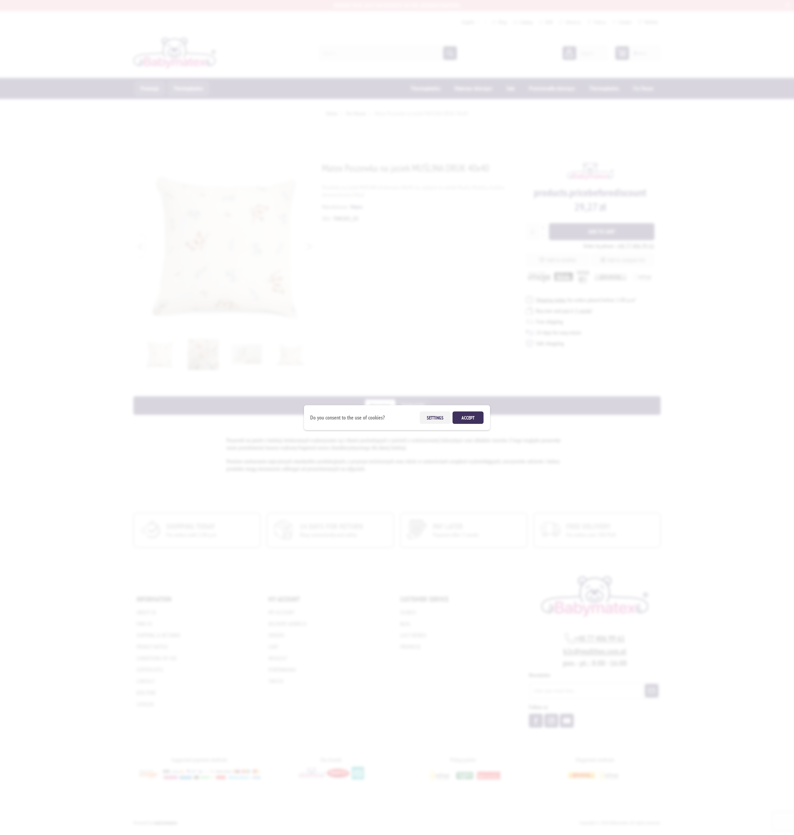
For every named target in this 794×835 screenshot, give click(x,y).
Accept (468, 417)
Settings (435, 417)
